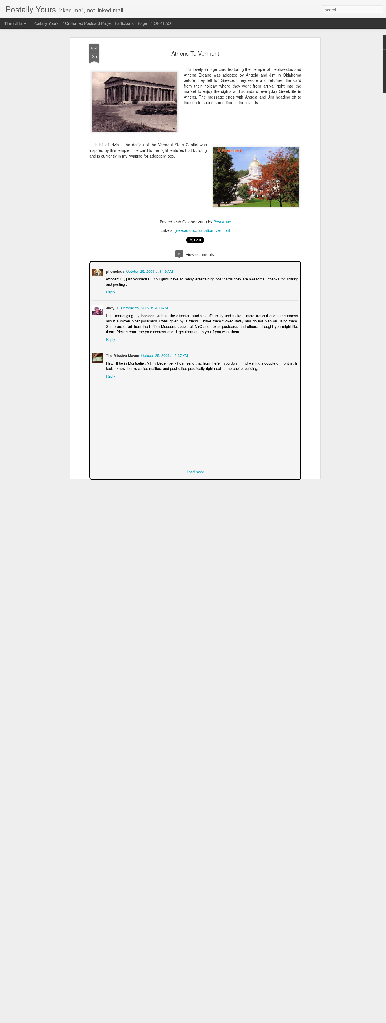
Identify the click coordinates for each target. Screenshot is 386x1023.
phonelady (114, 270)
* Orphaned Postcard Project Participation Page (104, 23)
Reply (110, 291)
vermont (223, 230)
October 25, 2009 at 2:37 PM (163, 354)
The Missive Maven (122, 354)
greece (181, 230)
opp (192, 230)
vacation (205, 230)
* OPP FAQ (161, 23)
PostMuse (222, 221)
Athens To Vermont (195, 53)
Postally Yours (45, 23)
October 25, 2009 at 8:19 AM (148, 270)
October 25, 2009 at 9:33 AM (143, 307)
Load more (195, 471)
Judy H (112, 307)
